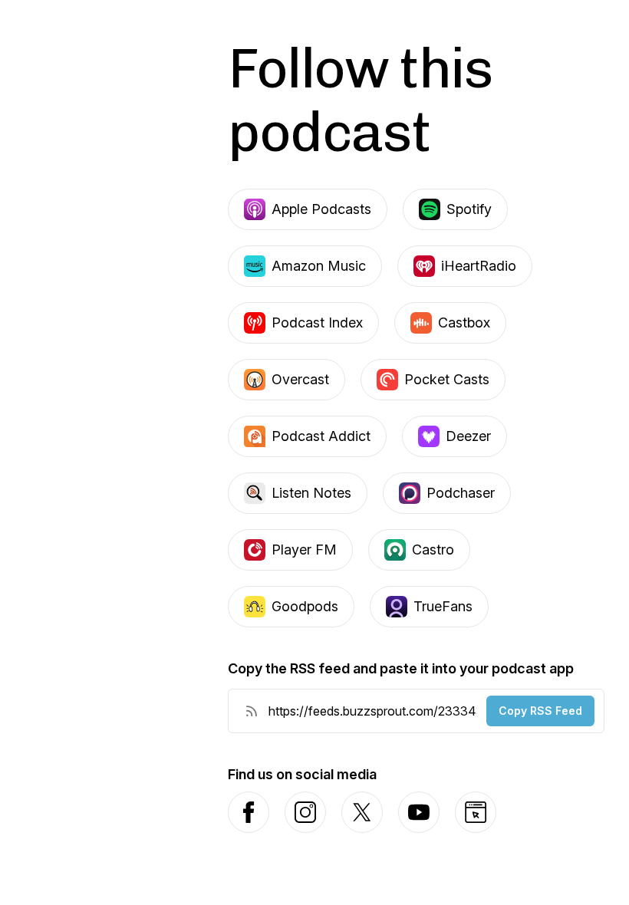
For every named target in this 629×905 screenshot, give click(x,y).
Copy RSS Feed (540, 710)
